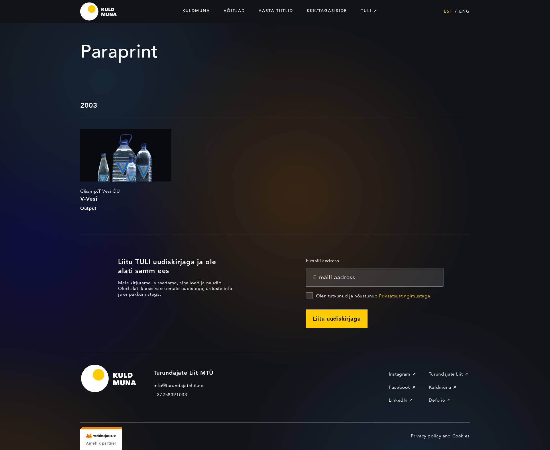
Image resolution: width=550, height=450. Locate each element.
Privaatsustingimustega (404, 296)
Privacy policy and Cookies (440, 436)
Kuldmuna (196, 10)
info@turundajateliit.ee (179, 385)
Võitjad (234, 10)
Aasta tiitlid (276, 10)
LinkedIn (398, 400)
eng (464, 11)
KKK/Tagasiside (327, 10)
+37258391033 (170, 395)
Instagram (399, 374)
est (448, 11)
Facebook (399, 387)
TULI (366, 10)
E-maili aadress (322, 261)
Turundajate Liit (446, 374)
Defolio (437, 400)
